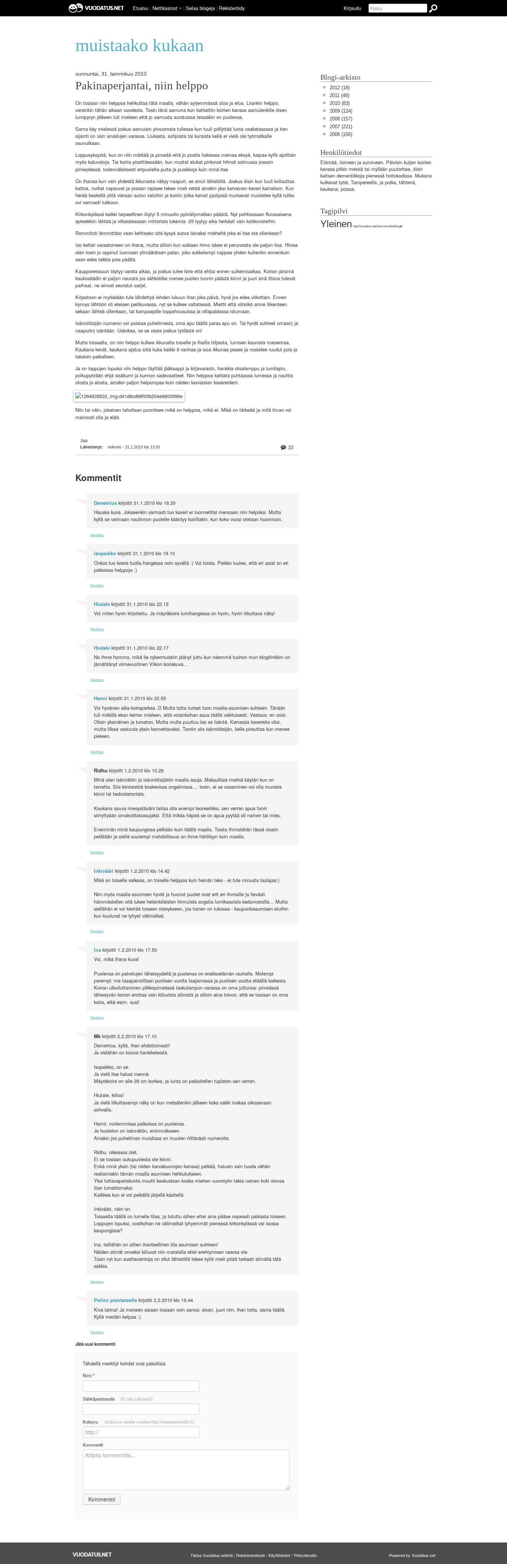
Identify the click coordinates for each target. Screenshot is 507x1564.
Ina (97, 950)
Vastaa (97, 535)
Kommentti (93, 1445)
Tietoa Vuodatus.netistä (211, 1555)
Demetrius (105, 503)
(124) (341, 111)
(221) (341, 126)
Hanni (100, 698)
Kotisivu (138, 1422)
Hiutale (102, 604)
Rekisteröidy (232, 7)
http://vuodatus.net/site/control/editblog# (377, 226)
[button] (180, 8)
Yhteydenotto (305, 1555)
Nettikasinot (165, 7)
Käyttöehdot (279, 1555)
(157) (341, 119)
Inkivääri (104, 871)
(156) (341, 134)
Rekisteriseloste (250, 1555)
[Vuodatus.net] (92, 1554)
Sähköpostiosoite (118, 1399)
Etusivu (140, 7)
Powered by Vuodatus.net (412, 1555)
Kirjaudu (352, 7)
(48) (339, 95)
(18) (340, 87)
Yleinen (336, 224)
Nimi (88, 1375)
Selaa (200, 7)
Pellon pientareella (115, 1300)
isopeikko (105, 553)
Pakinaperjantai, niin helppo (141, 85)
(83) (340, 103)
